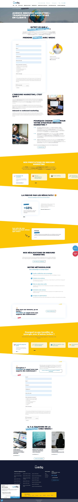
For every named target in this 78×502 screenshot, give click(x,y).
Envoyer (18, 87)
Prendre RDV (75, 254)
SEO (13, 5)
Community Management (31, 401)
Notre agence (47, 471)
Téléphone (18, 56)
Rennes (44, 495)
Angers (48, 495)
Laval (40, 495)
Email (17, 44)
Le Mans (36, 495)
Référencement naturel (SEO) (22, 65)
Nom (17, 48)
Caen (33, 495)
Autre (28, 404)
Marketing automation (42, 5)
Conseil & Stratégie (30, 402)
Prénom (17, 52)
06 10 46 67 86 (53, 59)
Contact (75, 248)
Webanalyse (34, 5)
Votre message (19, 73)
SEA (16, 5)
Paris (26, 495)
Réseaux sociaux (27, 5)
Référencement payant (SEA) (32, 399)
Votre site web (19, 60)
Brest (52, 495)
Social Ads (20, 5)
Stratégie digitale (52, 5)
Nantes (29, 495)
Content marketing (61, 5)
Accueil (13, 8)
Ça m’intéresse (16, 455)
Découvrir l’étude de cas (45, 209)
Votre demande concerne (21, 64)
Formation (28, 403)
